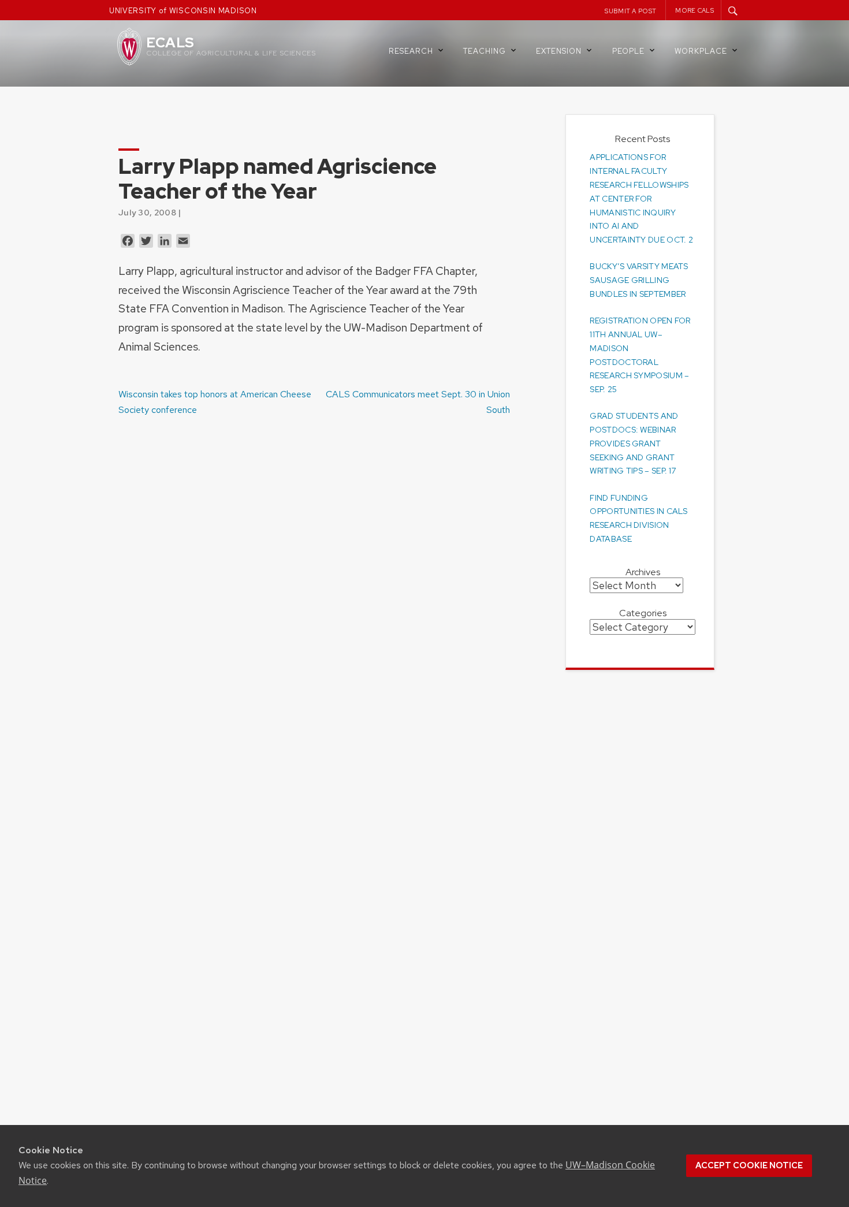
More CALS (694, 10)
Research (411, 51)
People (628, 51)
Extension (559, 51)
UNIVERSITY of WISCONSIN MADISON (183, 11)
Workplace (701, 51)
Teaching (484, 51)
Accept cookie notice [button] (749, 1165)
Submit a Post (630, 11)
